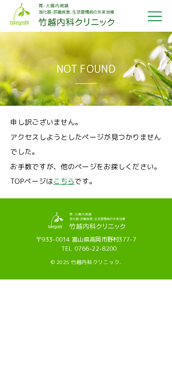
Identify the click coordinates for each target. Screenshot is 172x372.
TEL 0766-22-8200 (89, 249)
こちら (64, 181)
